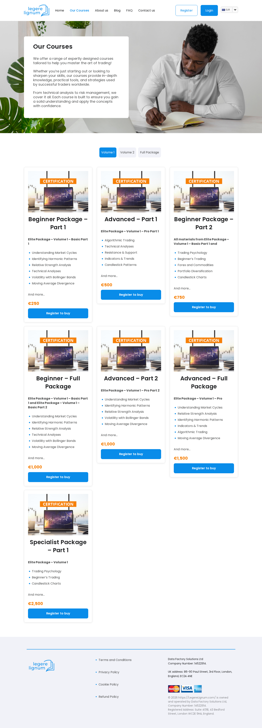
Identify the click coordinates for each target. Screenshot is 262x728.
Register (186, 10)
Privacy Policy (109, 672)
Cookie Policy (109, 684)
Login (209, 10)
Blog (117, 10)
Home (59, 10)
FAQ (129, 10)
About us (101, 10)
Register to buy (58, 313)
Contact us (146, 10)
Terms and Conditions (115, 660)
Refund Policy (109, 696)
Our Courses (79, 10)
